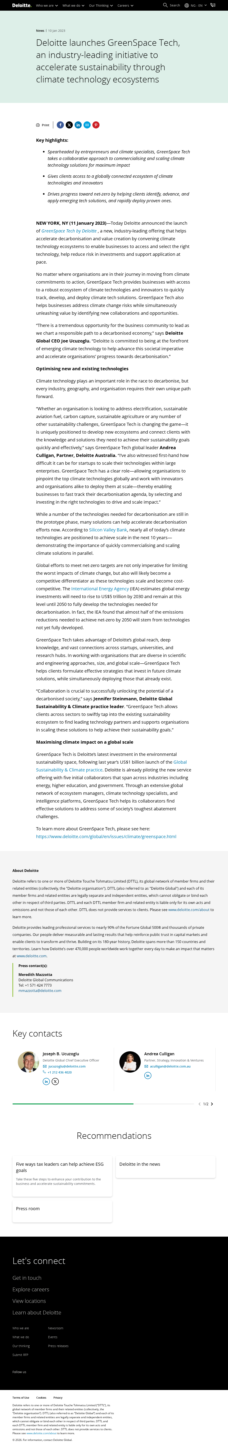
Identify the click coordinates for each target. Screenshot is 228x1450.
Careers (124, 5)
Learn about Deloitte (36, 1312)
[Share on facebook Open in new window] (60, 124)
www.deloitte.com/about (189, 909)
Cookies (41, 1398)
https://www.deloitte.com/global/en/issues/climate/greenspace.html (106, 836)
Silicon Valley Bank (108, 530)
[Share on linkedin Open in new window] (78, 124)
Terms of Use (20, 1398)
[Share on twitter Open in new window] (69, 124)
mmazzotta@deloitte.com (39, 990)
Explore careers (30, 1289)
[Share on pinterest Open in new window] (96, 124)
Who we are (45, 5)
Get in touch (26, 1277)
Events (52, 1337)
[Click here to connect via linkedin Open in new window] (46, 1081)
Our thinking (21, 1346)
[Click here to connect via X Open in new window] (55, 1081)
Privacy (57, 1398)
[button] (171, 5)
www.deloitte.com (32, 955)
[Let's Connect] (213, 5)
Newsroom (55, 1328)
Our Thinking (99, 5)
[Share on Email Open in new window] (87, 124)
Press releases (58, 1346)
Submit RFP (20, 1355)
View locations (29, 1300)
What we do (72, 5)
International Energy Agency (100, 589)
